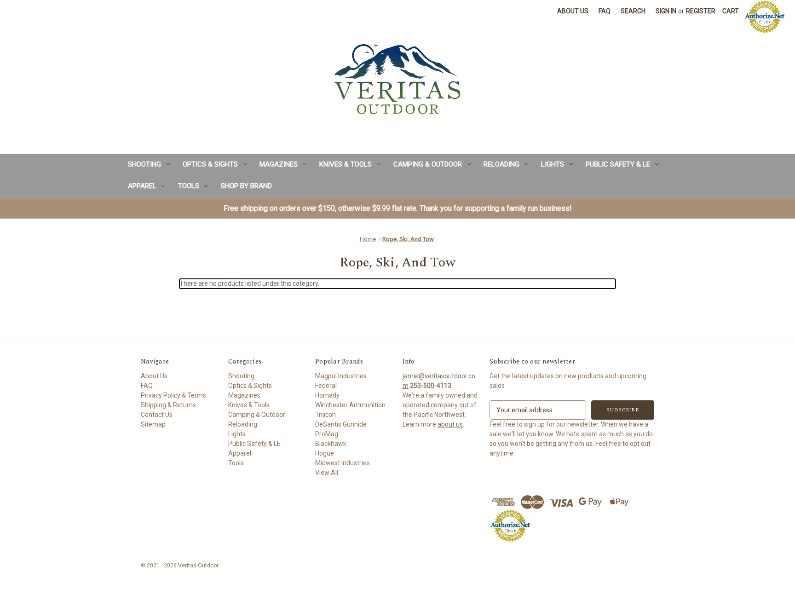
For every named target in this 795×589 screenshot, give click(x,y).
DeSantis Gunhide (341, 424)
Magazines (278, 164)
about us (450, 424)
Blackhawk (330, 443)
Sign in (666, 11)
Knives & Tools (345, 164)
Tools (188, 186)
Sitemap (153, 424)
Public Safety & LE (618, 164)
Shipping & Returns (168, 405)
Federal (326, 385)
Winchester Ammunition (350, 405)
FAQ (605, 11)
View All (326, 472)
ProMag (326, 434)
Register (700, 11)
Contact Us (157, 414)
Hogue (324, 453)
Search (633, 11)
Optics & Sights (210, 164)
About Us (572, 11)
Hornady (327, 395)
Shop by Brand (246, 186)
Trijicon (325, 414)
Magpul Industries (341, 376)
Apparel (142, 186)
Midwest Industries (342, 463)
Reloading (501, 164)
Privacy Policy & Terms (173, 395)
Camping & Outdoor (427, 164)
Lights (552, 164)
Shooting (144, 164)
